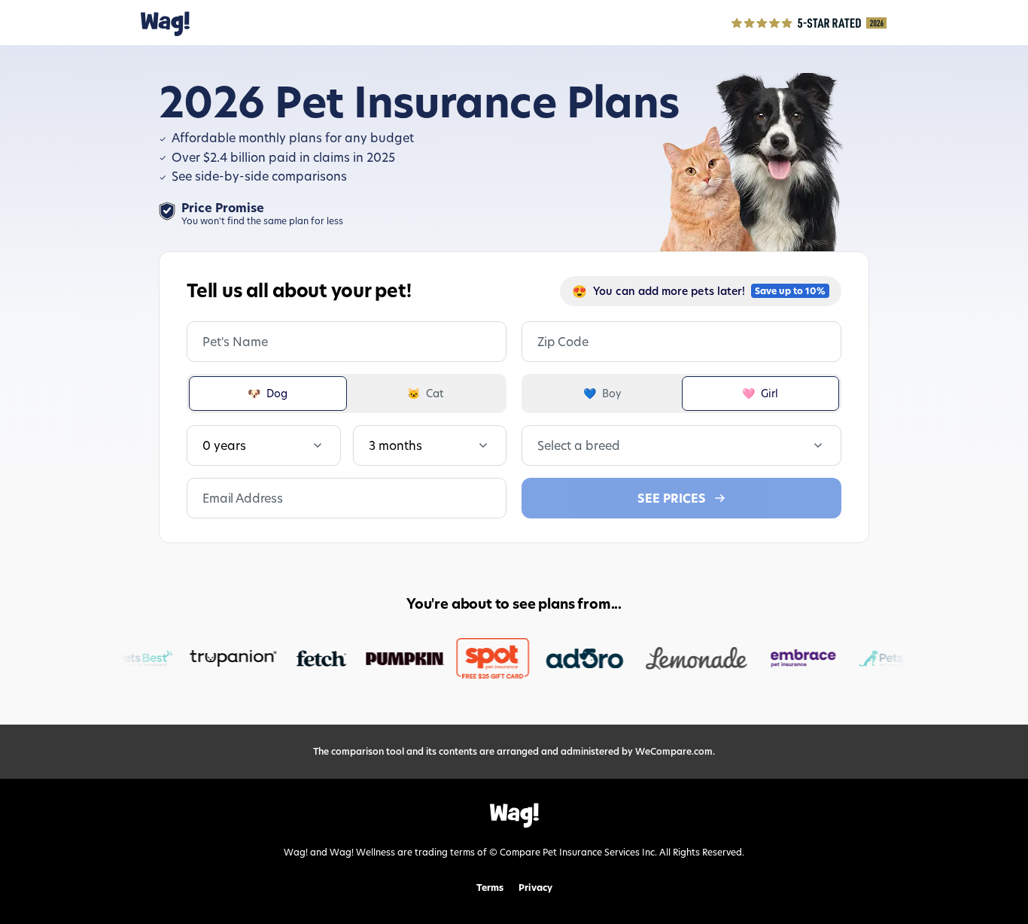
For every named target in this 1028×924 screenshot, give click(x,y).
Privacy (535, 888)
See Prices (671, 498)
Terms (489, 888)
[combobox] (538, 445)
